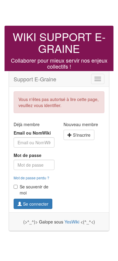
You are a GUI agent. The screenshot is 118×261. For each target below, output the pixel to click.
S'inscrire (81, 135)
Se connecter (35, 204)
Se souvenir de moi (34, 190)
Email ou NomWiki (32, 133)
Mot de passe (27, 155)
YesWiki (71, 222)
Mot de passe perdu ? (31, 177)
